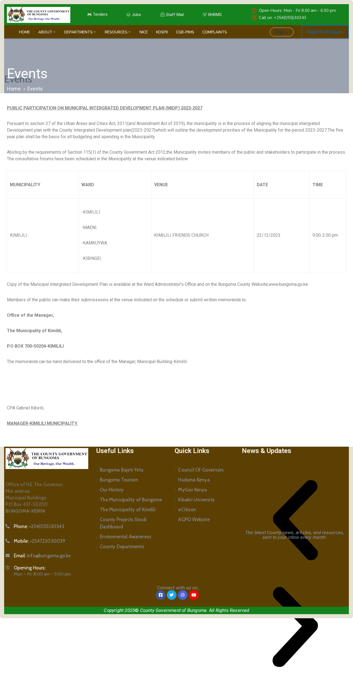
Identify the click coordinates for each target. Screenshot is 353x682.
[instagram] (183, 595)
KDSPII (162, 32)
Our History (112, 489)
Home (24, 32)
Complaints (214, 32)
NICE (144, 32)
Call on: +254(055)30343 (282, 17)
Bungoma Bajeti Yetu (121, 470)
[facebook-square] (160, 595)
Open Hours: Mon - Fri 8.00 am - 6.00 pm (297, 10)
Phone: (39, 526)
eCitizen (187, 509)
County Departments (122, 546)
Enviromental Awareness (125, 536)
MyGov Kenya (192, 489)
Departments (78, 32)
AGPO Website (193, 519)
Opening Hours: (30, 568)
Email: (42, 555)
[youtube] (194, 595)
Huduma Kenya (193, 480)
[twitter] (171, 595)
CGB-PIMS (185, 32)
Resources (116, 32)
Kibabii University (196, 499)
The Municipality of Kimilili (128, 509)
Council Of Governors (201, 470)
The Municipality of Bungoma (131, 499)
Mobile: (39, 541)
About (45, 32)
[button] (295, 520)
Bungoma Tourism (119, 480)
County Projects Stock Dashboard (123, 523)
